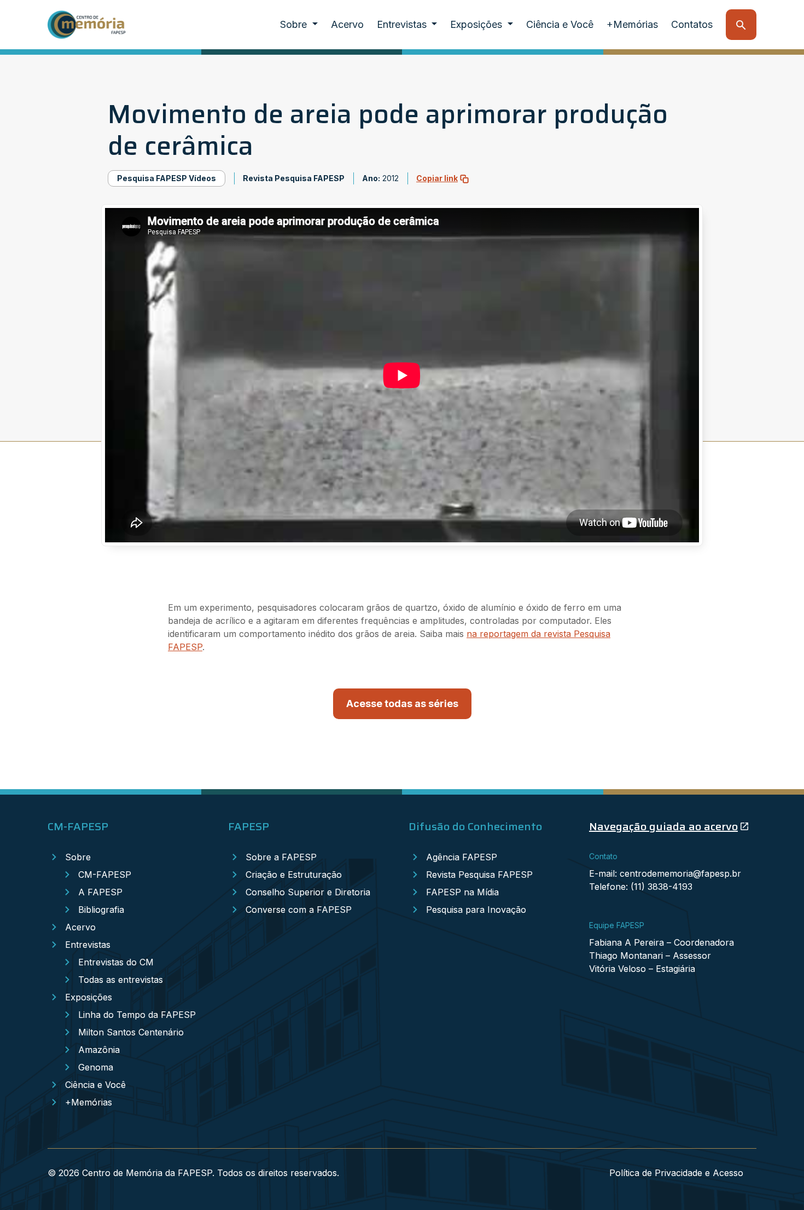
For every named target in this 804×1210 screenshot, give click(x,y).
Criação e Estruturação (294, 874)
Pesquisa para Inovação (476, 909)
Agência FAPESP (461, 857)
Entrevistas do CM (116, 962)
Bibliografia (101, 909)
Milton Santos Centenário (131, 1032)
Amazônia (99, 1049)
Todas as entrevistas (120, 979)
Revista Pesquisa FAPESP (479, 874)
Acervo (347, 24)
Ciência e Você (559, 24)
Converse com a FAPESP (299, 909)
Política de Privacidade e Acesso (676, 1172)
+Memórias (632, 24)
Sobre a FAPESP (281, 857)
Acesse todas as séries (402, 703)
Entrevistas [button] (403, 24)
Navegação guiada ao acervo (663, 826)
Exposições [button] (477, 24)
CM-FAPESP (104, 874)
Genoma (95, 1067)
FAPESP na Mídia (462, 892)
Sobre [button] (295, 24)
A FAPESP (100, 892)
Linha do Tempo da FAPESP (137, 1014)
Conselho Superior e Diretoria (308, 892)
